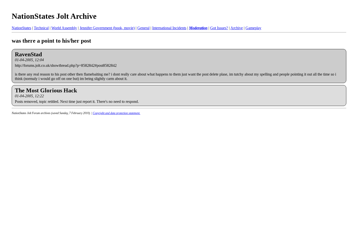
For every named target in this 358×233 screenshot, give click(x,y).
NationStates (21, 28)
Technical (41, 28)
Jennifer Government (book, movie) (107, 28)
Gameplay (253, 28)
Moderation (198, 28)
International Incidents (169, 28)
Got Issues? (219, 28)
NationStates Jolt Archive (54, 16)
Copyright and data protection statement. (116, 113)
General (143, 28)
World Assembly (64, 28)
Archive (236, 28)
